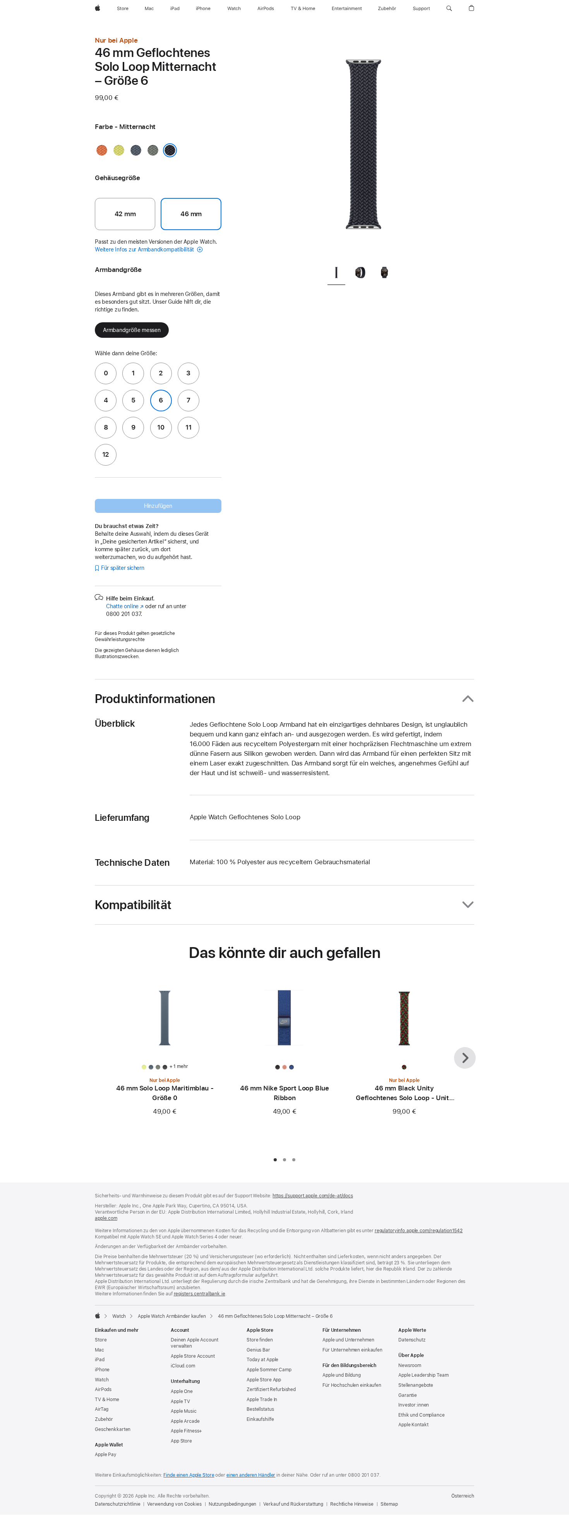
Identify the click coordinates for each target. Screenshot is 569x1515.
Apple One (182, 1391)
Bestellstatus (260, 1409)
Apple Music (184, 1411)
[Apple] (97, 1315)
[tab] (336, 274)
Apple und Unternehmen (348, 1340)
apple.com (106, 1218)
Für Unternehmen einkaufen (352, 1350)
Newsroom (409, 1365)
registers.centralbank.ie (199, 1294)
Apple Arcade (185, 1421)
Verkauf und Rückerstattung (293, 1504)
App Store (181, 1441)
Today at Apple (262, 1359)
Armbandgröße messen (132, 330)
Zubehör (104, 1419)
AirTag (101, 1409)
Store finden (260, 1340)
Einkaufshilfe (260, 1419)
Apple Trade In (262, 1399)
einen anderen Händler (250, 1475)
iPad (100, 1359)
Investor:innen (413, 1405)
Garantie (407, 1395)
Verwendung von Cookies (174, 1504)
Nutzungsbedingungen (233, 1504)
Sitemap (389, 1504)
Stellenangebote (415, 1385)
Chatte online (125, 606)
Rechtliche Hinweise (352, 1504)
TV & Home (107, 1399)
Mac (99, 1350)
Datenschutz (411, 1340)
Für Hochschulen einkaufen (351, 1385)
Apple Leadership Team (423, 1375)
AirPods (103, 1389)
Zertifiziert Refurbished (271, 1389)
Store (100, 1340)
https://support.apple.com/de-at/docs (313, 1196)
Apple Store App (264, 1380)
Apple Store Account (193, 1356)
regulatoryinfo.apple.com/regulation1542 (419, 1230)
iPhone (102, 1369)
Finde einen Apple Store (188, 1475)
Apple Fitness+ (186, 1431)
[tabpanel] (363, 147)
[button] (449, 8)
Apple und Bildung (341, 1375)
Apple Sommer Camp (269, 1369)
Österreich (462, 1496)
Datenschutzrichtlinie (117, 1504)
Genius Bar (258, 1350)
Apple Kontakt (413, 1424)
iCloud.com (183, 1366)
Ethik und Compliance (421, 1415)
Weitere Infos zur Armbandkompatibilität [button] (145, 249)
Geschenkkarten (112, 1429)
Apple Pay (106, 1454)
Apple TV (180, 1401)
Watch (119, 1316)
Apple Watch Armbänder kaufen (172, 1316)
